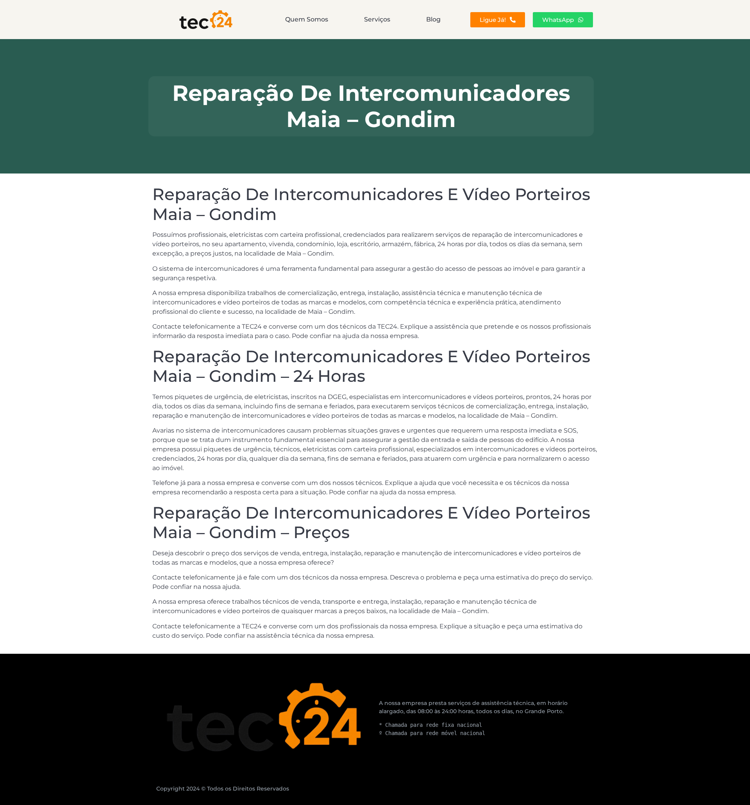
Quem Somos (306, 19)
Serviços (377, 19)
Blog (433, 19)
